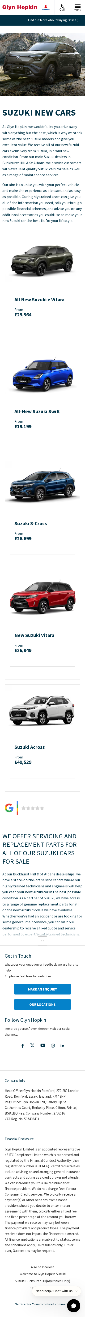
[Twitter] (32, 1045)
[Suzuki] (46, 7)
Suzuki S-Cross (30, 523)
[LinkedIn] (62, 1046)
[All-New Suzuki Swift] (42, 374)
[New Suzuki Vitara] (42, 598)
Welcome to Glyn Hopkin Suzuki (43, 1274)
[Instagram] (53, 1046)
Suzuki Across (29, 747)
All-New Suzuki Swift (37, 411)
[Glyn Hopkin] (19, 7)
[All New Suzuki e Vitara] (42, 262)
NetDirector (23, 1304)
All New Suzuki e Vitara (39, 299)
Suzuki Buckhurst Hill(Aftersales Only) (42, 1281)
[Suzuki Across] (42, 709)
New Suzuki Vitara (34, 635)
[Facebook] (22, 1045)
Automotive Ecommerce (53, 1304)
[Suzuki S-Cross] (42, 486)
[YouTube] (42, 1045)
